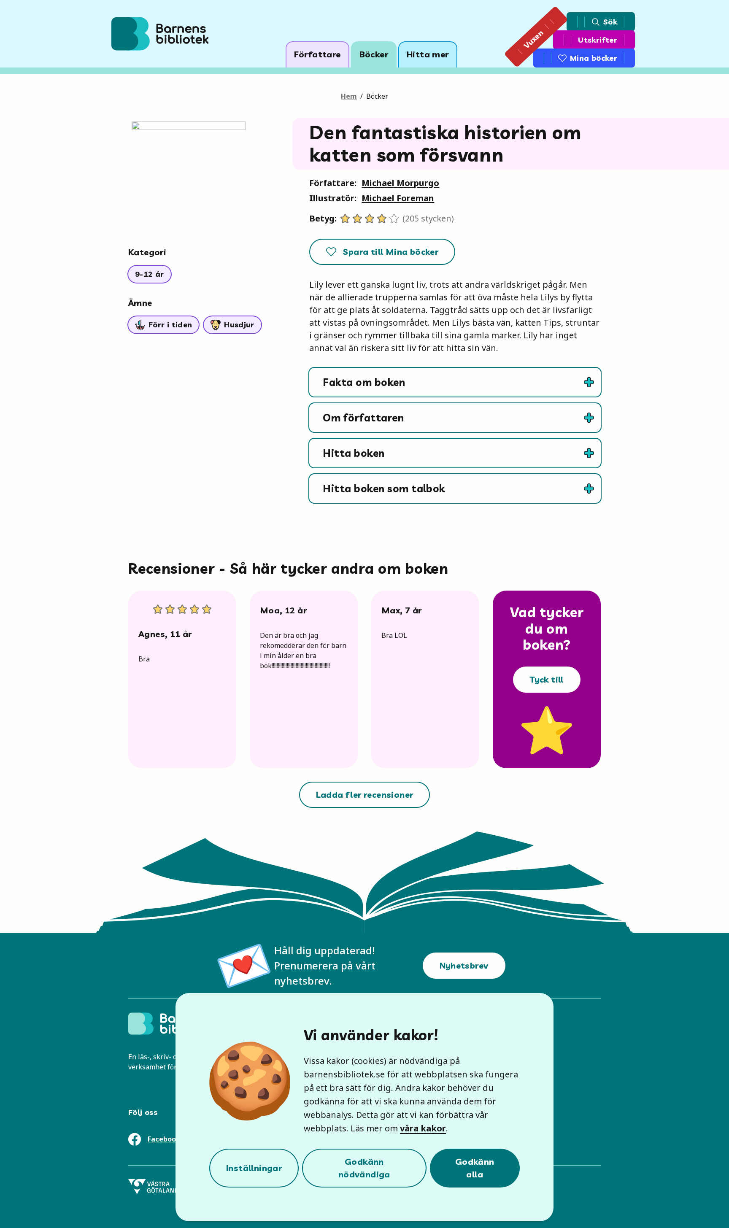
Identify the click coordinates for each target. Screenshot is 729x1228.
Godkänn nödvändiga (364, 1167)
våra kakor (423, 1128)
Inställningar (254, 1168)
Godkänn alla (474, 1167)
